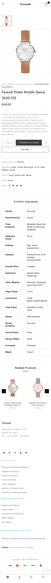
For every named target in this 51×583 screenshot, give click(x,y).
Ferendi (13, 167)
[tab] (26, 202)
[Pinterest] (21, 185)
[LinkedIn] (17, 185)
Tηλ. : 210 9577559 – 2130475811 (15, 436)
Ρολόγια (12, 170)
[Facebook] (9, 185)
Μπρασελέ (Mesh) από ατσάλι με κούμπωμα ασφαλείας (36, 227)
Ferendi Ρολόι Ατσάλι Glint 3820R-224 (38, 404)
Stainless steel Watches (24, 84)
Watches (28, 175)
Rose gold (31, 211)
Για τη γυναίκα (39, 167)
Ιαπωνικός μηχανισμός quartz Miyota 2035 (36, 283)
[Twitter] (13, 185)
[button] (46, 4)
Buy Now (25, 149)
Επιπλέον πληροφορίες (26, 201)
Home (4, 84)
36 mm (30, 236)
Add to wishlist (46, 143)
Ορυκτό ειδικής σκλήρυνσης (33, 274)
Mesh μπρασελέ (33, 316)
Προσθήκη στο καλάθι (28, 143)
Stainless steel (20, 175)
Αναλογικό (31, 345)
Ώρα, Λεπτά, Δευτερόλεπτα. (33, 246)
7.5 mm (30, 291)
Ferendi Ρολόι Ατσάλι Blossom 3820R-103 (13, 404)
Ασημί (29, 332)
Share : (4, 185)
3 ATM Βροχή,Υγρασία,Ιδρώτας (37, 299)
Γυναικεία (31, 266)
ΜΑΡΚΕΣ (11, 84)
